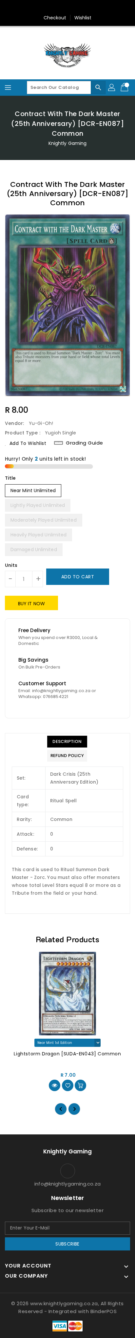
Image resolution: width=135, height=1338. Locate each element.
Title (10, 478)
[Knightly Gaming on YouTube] (80, 7)
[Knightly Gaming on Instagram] (67, 7)
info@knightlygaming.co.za (67, 1183)
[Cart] (125, 87)
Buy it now (31, 603)
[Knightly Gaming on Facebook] (55, 7)
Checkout (55, 17)
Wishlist (83, 17)
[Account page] (112, 87)
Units (11, 565)
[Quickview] (54, 1085)
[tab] (67, 742)
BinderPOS (103, 1311)
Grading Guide (84, 443)
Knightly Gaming (67, 143)
